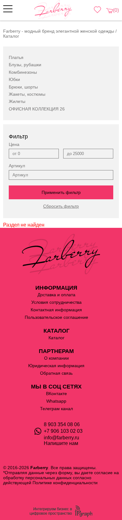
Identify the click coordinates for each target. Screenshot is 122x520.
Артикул (17, 165)
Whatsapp (56, 401)
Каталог (56, 337)
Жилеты (17, 101)
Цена (14, 144)
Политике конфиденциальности (65, 482)
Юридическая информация (56, 365)
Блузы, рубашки (25, 64)
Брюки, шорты (23, 86)
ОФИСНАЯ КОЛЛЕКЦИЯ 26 (37, 108)
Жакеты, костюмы (27, 94)
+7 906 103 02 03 (63, 431)
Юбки (14, 79)
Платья (16, 57)
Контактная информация (56, 309)
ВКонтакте (56, 393)
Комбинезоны (23, 72)
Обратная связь (56, 373)
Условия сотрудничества (56, 302)
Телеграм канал (56, 408)
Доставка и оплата (56, 294)
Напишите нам (61, 443)
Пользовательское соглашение (56, 317)
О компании (56, 358)
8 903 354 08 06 (62, 424)
